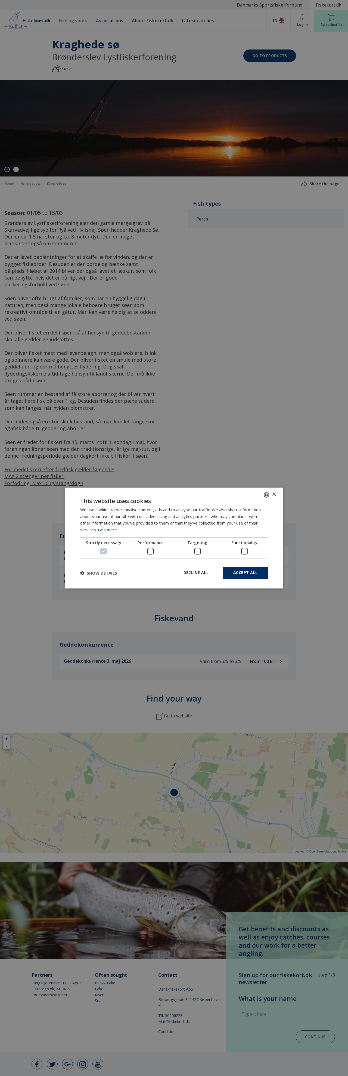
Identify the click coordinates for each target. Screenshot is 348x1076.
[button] (98, 573)
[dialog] (174, 538)
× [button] (274, 494)
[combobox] (266, 495)
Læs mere (107, 529)
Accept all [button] (245, 572)
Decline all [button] (196, 572)
